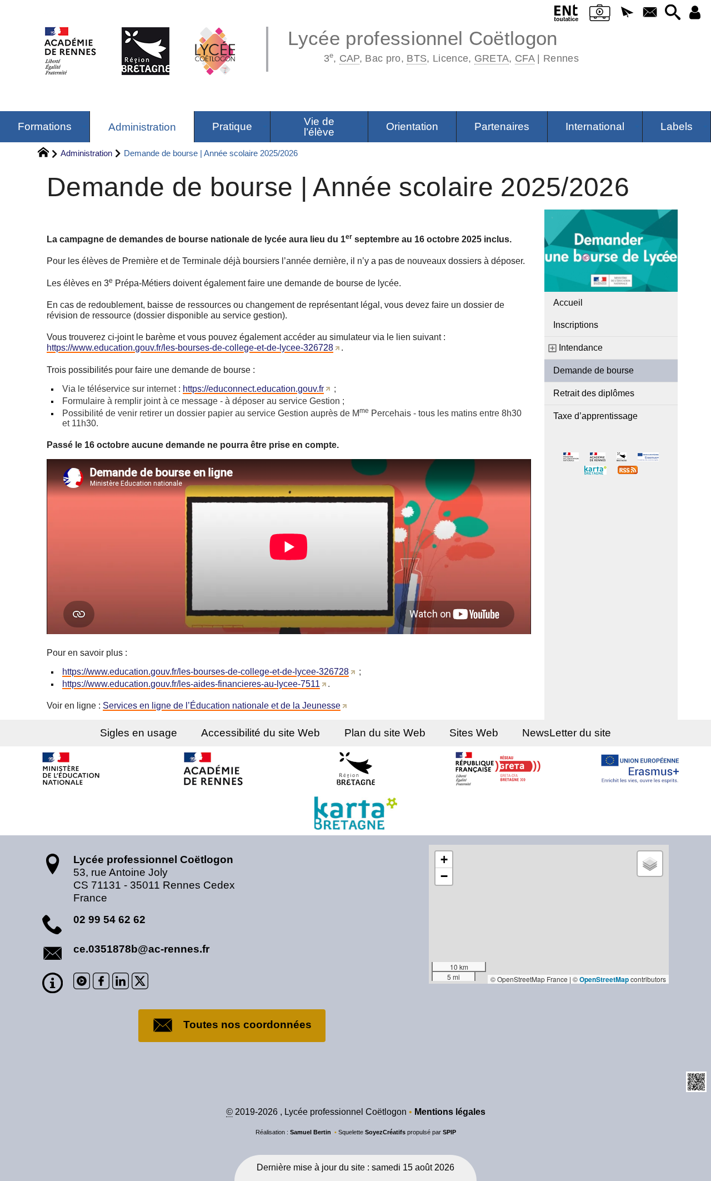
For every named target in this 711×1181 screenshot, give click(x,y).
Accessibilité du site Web (260, 733)
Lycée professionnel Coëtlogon (433, 44)
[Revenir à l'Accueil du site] (48, 154)
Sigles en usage (138, 733)
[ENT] (566, 15)
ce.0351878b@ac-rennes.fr (141, 949)
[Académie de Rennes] (213, 768)
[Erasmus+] (640, 768)
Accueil (568, 302)
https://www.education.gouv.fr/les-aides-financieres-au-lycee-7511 (191, 684)
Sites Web (473, 733)
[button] (626, 13)
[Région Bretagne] (355, 768)
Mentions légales (449, 1112)
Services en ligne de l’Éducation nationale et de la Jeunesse (222, 705)
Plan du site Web (384, 733)
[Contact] (649, 13)
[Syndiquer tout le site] (628, 469)
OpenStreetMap (604, 979)
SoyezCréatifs (385, 1132)
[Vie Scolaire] (599, 15)
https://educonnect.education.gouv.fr (253, 388)
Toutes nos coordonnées (247, 1024)
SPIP (449, 1132)
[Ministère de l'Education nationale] (71, 768)
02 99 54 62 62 (109, 919)
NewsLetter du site (566, 733)
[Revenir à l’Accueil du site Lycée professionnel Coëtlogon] (140, 39)
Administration (86, 153)
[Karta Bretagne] (355, 813)
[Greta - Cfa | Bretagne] (498, 768)
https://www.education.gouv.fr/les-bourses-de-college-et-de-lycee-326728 (190, 347)
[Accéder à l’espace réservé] (695, 13)
